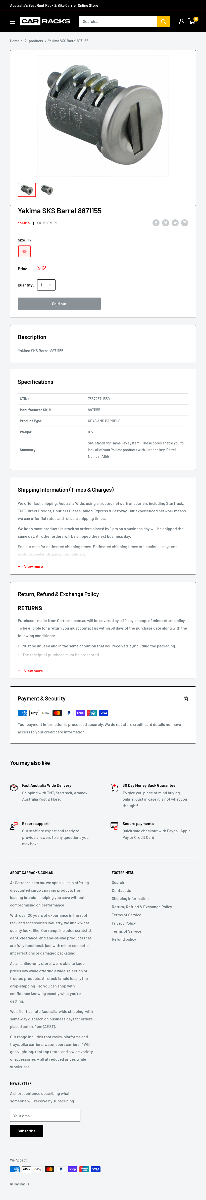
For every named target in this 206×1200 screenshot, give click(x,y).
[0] (192, 21)
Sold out (59, 303)
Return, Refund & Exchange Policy (142, 906)
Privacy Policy (124, 923)
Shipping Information (130, 898)
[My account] (181, 21)
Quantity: (26, 284)
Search (118, 882)
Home (14, 41)
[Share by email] (184, 222)
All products (33, 41)
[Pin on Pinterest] (165, 222)
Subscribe (27, 1130)
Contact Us (121, 890)
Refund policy (124, 939)
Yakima (24, 223)
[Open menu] (12, 22)
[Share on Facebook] (156, 222)
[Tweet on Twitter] (175, 222)
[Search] (163, 21)
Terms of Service (126, 914)
